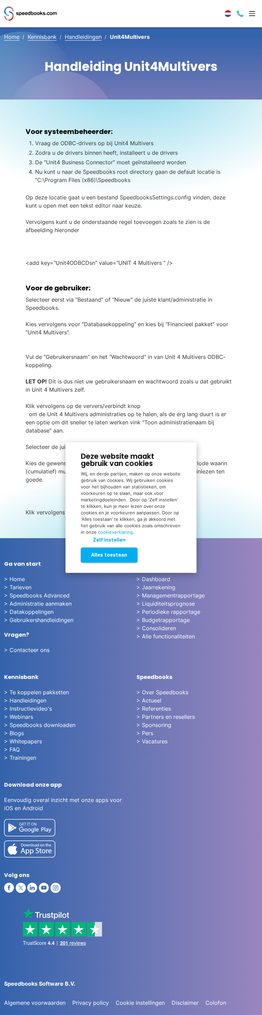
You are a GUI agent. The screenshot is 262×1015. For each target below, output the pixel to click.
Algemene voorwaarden (35, 1002)
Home (11, 36)
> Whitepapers (23, 741)
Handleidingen (83, 36)
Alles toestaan (109, 554)
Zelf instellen (109, 539)
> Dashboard (153, 579)
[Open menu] (252, 14)
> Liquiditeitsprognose (165, 603)
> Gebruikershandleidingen (38, 620)
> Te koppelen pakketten (36, 692)
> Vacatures (152, 741)
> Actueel (148, 700)
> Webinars (18, 716)
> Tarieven (17, 587)
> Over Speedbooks (162, 692)
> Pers (144, 733)
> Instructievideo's (28, 708)
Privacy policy (90, 1002)
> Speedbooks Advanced (37, 595)
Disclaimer (185, 1002)
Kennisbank (42, 36)
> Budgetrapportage (163, 620)
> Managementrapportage (170, 595)
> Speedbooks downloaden (39, 725)
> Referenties (153, 708)
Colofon (215, 1002)
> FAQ (12, 749)
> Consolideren (156, 628)
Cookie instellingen (140, 1002)
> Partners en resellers (165, 716)
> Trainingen (20, 757)
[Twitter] (21, 888)
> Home (14, 579)
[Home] (30, 13)
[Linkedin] (32, 888)
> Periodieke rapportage (168, 611)
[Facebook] (9, 888)
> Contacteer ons (26, 650)
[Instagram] (55, 888)
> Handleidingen (25, 700)
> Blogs (14, 733)
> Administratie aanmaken (38, 603)
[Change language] (227, 13)
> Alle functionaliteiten (165, 636)
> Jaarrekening (155, 587)
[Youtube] (44, 888)
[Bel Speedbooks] (240, 13)
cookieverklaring (115, 531)
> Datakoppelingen (29, 611)
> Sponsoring (153, 725)
